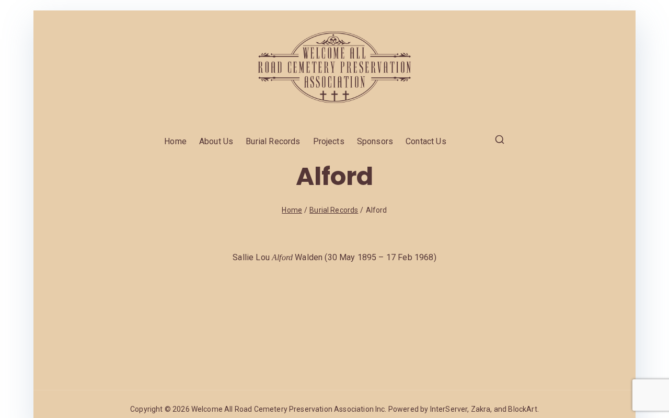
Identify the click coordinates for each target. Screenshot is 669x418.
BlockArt (522, 409)
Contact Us (426, 141)
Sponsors (375, 141)
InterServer (449, 409)
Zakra (481, 409)
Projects (328, 141)
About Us (216, 141)
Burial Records (273, 141)
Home (175, 141)
